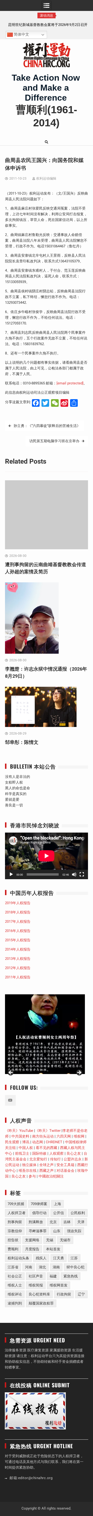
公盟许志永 (73, 1159)
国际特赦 (39, 1153)
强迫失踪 (74, 1231)
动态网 (37, 1142)
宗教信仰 (15, 1231)
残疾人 (41, 1258)
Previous (11, 1072)
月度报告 (32, 1249)
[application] (46, 856)
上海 (57, 1204)
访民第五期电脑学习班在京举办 (54, 441)
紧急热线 (70, 1276)
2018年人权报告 (18, 912)
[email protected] (70, 383)
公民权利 (78, 1213)
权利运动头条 (18, 1258)
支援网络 (32, 1240)
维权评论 (15, 1294)
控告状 (13, 1240)
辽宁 (81, 1294)
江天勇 (58, 1258)
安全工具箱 (65, 1165)
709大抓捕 (16, 1204)
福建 (53, 1276)
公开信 (58, 1213)
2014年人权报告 (18, 949)
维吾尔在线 (27, 1170)
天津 (80, 1222)
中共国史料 (20, 1136)
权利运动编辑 (46, 178)
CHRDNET (54, 1142)
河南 (28, 1267)
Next (79, 1072)
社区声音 (36, 1276)
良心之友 (74, 1153)
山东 (56, 1231)
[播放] (11, 874)
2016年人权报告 (18, 931)
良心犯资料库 (39, 1294)
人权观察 (56, 1153)
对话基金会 (65, 1170)
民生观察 (12, 1142)
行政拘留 (64, 1294)
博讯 (25, 1142)
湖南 (56, 1267)
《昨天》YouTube (19, 1130)
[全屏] (81, 874)
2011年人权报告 (18, 977)
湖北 (42, 1267)
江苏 (74, 1258)
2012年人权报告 (18, 968)
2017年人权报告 (18, 921)
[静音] (74, 874)
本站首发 (53, 1249)
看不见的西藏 (46, 1148)
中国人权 (26, 1148)
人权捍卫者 (17, 1213)
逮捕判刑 (15, 1303)
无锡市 (65, 1240)
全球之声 (46, 1165)
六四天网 (64, 1136)
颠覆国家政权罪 (41, 1303)
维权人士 (15, 1285)
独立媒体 (29, 1165)
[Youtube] (10, 1100)
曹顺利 (13, 1249)
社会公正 (15, 1276)
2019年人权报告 (18, 903)
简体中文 (21, 35)
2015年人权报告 (18, 940)
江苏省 (13, 1267)
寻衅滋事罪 (37, 1231)
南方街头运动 (43, 1136)
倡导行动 (39, 1213)
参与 (32, 1176)
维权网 (79, 1136)
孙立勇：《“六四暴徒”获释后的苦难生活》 (47, 426)
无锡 (49, 1240)
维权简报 (36, 1285)
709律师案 (39, 1204)
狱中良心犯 (75, 1267)
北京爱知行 (38, 1159)
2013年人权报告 (18, 959)
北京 (53, 1222)
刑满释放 (36, 1222)
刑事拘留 (15, 1222)
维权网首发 (58, 1285)
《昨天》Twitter (48, 1130)
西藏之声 (46, 1170)
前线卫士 (22, 1153)
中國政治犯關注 (51, 1176)
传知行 (55, 1159)
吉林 (67, 1222)
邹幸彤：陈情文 (21, 742)
